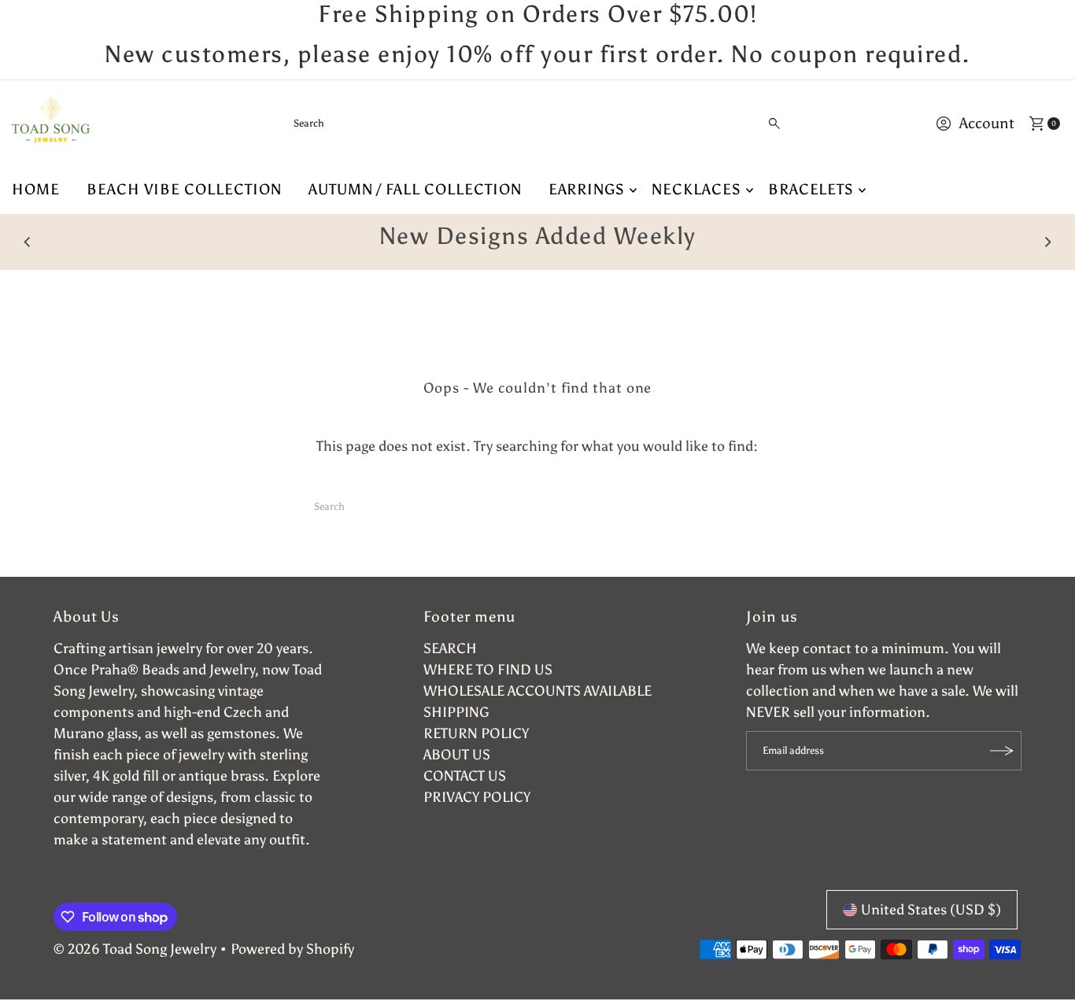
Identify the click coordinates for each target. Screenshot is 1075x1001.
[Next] (1047, 241)
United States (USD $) (931, 909)
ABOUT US (456, 754)
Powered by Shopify (292, 949)
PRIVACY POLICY (476, 797)
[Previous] (27, 241)
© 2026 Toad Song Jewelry (135, 949)
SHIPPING (456, 712)
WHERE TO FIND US (487, 669)
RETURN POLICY (476, 733)
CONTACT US (464, 776)
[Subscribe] (1001, 750)
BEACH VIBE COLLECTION (184, 189)
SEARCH (450, 648)
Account (986, 123)
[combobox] (537, 123)
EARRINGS (587, 189)
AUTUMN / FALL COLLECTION (415, 189)
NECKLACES (696, 189)
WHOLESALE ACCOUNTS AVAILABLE (537, 691)
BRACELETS (811, 189)
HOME (36, 189)
